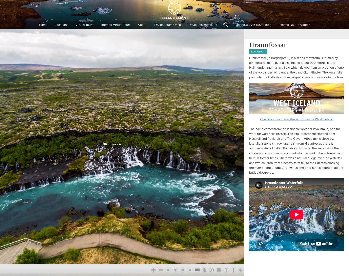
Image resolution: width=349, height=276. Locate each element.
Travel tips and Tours (202, 25)
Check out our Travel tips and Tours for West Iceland (296, 119)
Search (226, 25)
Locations (61, 25)
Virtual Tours (84, 25)
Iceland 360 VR (174, 10)
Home (43, 25)
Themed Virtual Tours (115, 25)
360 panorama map (167, 25)
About (142, 25)
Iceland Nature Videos (294, 25)
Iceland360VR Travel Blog (253, 25)
